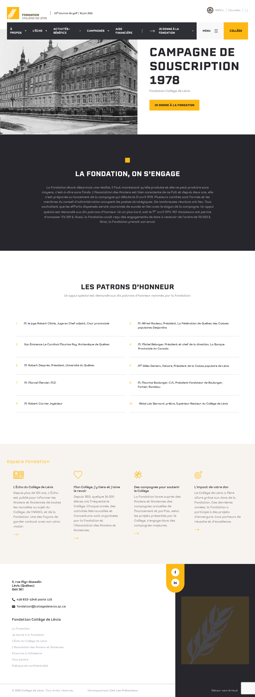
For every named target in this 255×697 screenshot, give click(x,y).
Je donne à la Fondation (169, 31)
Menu (207, 31)
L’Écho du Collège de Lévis (29, 641)
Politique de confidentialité (30, 665)
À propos (16, 31)
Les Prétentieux (113, 690)
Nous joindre (20, 659)
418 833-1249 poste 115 (34, 599)
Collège (236, 31)
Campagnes (96, 31)
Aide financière (124, 31)
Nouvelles (234, 10)
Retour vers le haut (225, 690)
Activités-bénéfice (61, 31)
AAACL (219, 10)
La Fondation (21, 628)
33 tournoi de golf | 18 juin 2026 (73, 13)
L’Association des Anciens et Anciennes (38, 647)
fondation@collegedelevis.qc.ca (41, 606)
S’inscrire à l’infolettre (27, 653)
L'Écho (37, 31)
